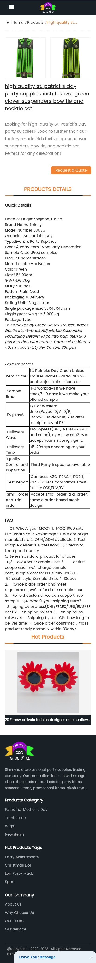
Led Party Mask (19, 873)
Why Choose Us (19, 913)
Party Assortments (22, 857)
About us (13, 904)
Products (35, 23)
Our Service (15, 929)
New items (14, 834)
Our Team (14, 921)
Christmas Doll (18, 865)
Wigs (9, 826)
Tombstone (15, 818)
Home (18, 23)
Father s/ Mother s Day (26, 809)
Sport (10, 882)
